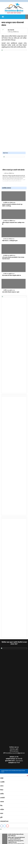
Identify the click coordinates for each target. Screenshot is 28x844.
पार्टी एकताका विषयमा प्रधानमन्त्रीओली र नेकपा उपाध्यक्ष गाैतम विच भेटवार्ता (13, 258)
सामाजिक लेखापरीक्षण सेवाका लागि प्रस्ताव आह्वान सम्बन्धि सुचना (15, 835)
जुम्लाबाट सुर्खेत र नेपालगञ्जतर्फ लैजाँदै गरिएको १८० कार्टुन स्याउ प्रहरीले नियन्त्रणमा (16, 838)
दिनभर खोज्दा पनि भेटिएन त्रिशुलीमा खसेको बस (11, 275)
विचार (1, 790)
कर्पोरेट (2, 794)
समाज (1, 786)
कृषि (1, 817)
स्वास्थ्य (2, 802)
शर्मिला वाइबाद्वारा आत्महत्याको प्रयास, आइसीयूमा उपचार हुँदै (13, 223)
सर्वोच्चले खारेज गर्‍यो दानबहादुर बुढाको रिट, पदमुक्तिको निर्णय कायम (16, 841)
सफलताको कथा (4, 821)
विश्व (1, 806)
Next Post (5, 153)
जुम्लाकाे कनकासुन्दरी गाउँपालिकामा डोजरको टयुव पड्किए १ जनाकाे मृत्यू (12, 205)
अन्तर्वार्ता (2, 798)
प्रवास (1, 813)
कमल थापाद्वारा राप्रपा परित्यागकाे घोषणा (12, 24)
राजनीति (2, 782)
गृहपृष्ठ (1, 778)
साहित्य (2, 809)
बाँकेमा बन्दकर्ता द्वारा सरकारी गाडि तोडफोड (13, 170)
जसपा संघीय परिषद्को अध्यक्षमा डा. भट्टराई (10, 292)
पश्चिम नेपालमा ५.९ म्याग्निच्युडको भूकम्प (10, 241)
